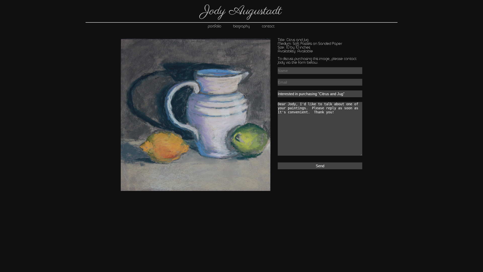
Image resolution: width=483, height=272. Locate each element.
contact (274, 26)
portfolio (215, 26)
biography (247, 26)
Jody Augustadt (241, 11)
